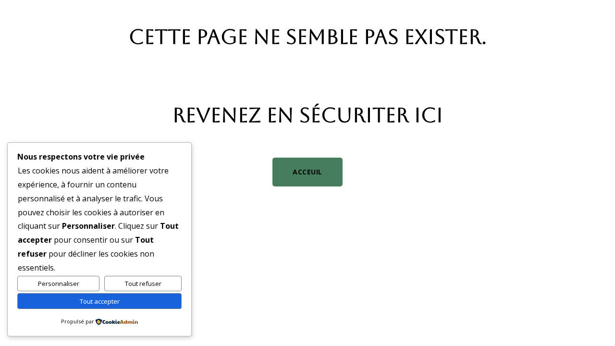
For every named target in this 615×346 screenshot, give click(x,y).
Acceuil (307, 171)
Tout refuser (143, 283)
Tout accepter (100, 301)
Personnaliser (58, 283)
